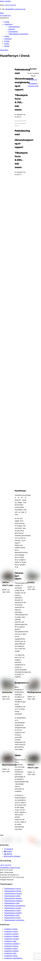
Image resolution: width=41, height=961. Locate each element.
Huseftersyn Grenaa (11, 946)
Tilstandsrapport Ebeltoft (13, 913)
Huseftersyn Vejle (10, 941)
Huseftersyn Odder (10, 929)
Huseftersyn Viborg (11, 948)
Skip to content (5, 1)
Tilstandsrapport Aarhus (12, 888)
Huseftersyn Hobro (11, 956)
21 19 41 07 (33, 79)
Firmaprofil (8, 39)
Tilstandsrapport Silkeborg (13, 901)
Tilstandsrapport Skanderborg (14, 905)
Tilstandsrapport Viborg (12, 910)
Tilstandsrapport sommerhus (18, 34)
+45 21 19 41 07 (10, 5)
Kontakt (7, 46)
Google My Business (13, 856)
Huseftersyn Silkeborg (12, 943)
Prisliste (6, 41)
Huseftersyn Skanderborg (13, 958)
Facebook (9, 849)
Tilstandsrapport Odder (12, 896)
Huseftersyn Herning (11, 934)
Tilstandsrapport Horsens (13, 893)
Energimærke (13, 31)
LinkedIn (9, 851)
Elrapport (11, 29)
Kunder (6, 43)
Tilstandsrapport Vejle (11, 903)
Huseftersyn (8, 24)
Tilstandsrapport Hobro (12, 918)
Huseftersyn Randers (11, 936)
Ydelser (6, 36)
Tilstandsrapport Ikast (11, 915)
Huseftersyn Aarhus (11, 931)
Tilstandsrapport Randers (13, 898)
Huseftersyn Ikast (10, 953)
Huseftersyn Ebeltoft (11, 951)
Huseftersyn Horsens (11, 939)
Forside (6, 22)
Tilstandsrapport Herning (13, 891)
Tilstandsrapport (14, 27)
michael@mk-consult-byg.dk (15, 9)
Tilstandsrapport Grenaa (12, 908)
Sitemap (9, 854)
